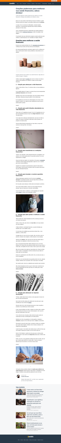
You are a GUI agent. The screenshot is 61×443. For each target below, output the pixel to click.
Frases (21, 3)
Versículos (28, 3)
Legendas (33, 3)
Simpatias (49, 3)
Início (18, 3)
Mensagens (24, 3)
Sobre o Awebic (37, 3)
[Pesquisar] (53, 4)
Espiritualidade (44, 3)
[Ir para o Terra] (30, 0)
